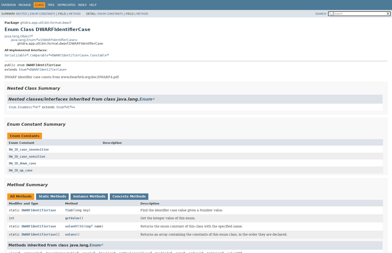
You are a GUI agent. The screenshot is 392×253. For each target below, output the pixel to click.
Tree (51, 5)
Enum (22, 69)
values (70, 234)
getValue (72, 218)
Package (25, 5)
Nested (21, 13)
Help (92, 5)
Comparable (39, 55)
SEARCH (320, 13)
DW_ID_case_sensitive (27, 156)
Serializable (15, 55)
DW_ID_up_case (20, 170)
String (85, 226)
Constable (98, 55)
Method (75, 13)
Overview (8, 5)
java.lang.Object (18, 36)
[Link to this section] (63, 88)
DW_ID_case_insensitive (29, 149)
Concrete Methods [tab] (129, 196)
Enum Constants (42, 13)
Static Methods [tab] (52, 196)
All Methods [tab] (21, 196)
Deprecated (66, 5)
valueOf (71, 226)
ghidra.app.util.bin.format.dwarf (45, 22)
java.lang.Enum (23, 40)
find (68, 210)
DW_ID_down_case (22, 163)
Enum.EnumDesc (20, 107)
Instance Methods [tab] (89, 196)
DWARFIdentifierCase (58, 40)
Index (82, 5)
